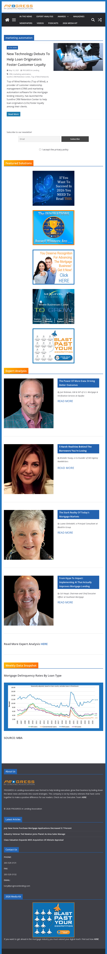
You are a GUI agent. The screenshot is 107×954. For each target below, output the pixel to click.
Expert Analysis (45, 16)
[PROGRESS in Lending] (7, 19)
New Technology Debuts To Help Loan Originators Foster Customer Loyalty (28, 59)
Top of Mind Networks (40, 77)
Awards (62, 16)
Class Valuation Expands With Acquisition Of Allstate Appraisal (34, 840)
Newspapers (26, 23)
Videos (40, 23)
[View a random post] (99, 19)
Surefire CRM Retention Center (18, 77)
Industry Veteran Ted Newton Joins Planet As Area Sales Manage (34, 834)
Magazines (78, 16)
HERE (44, 644)
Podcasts (53, 23)
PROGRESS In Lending (31, 70)
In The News (26, 16)
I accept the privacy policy (54, 149)
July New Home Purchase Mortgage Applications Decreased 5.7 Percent (38, 828)
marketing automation (22, 74)
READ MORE (65, 401)
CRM (10, 74)
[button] (67, 16)
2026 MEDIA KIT (70, 23)
